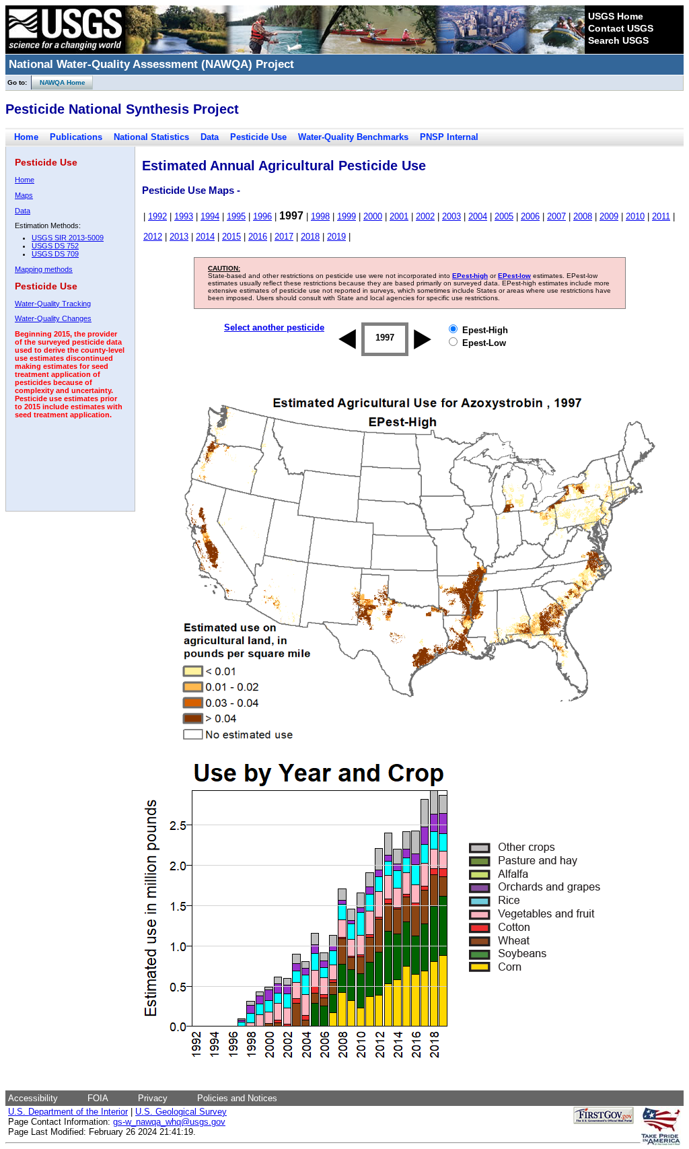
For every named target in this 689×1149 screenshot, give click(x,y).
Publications (76, 137)
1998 (320, 216)
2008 (582, 216)
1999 (346, 216)
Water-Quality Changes (53, 318)
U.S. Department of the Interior (68, 1112)
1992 (157, 216)
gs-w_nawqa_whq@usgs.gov (169, 1122)
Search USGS (618, 40)
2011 (661, 216)
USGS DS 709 (55, 254)
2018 (310, 237)
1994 (210, 216)
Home (26, 137)
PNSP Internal (449, 137)
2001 (399, 216)
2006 (530, 216)
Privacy (153, 1098)
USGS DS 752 (55, 246)
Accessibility (33, 1098)
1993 (183, 216)
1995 (236, 216)
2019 (336, 237)
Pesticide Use (258, 137)
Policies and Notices (237, 1098)
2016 (257, 237)
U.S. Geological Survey (181, 1112)
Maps (24, 195)
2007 (556, 216)
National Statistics (151, 137)
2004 (477, 216)
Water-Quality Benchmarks (353, 137)
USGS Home (615, 16)
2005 (504, 216)
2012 (152, 237)
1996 (262, 216)
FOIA (97, 1098)
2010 (635, 216)
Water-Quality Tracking (53, 304)
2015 (231, 237)
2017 (284, 237)
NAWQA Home (58, 82)
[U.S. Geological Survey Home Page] (65, 50)
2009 (609, 216)
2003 (451, 216)
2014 (205, 237)
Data (210, 137)
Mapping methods (44, 269)
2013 (179, 237)
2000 (372, 216)
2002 (425, 216)
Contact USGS (620, 28)
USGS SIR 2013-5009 (68, 238)
